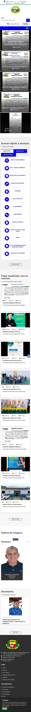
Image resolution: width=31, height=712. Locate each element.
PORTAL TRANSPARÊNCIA (18, 159)
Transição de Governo (18, 253)
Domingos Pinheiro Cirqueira (12, 575)
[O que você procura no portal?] (28, 20)
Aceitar (4, 708)
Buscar (2, 17)
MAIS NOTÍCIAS (15, 519)
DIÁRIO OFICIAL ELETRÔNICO (18, 175)
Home (4, 667)
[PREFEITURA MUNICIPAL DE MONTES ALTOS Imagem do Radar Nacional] (25, 23)
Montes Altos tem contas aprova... (12, 504)
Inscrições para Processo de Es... (12, 360)
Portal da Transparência (8, 687)
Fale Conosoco (17, 198)
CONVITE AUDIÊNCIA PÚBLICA (12, 303)
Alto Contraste (10, 1)
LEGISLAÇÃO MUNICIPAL (17, 183)
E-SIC (3, 696)
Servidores (5, 689)
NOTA (7, 128)
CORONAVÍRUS (18, 206)
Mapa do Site (9, 3)
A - (18, 1)
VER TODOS (15, 632)
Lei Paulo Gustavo (17, 222)
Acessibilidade (24, 1)
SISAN (17, 237)
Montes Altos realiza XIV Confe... (12, 418)
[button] (4, 1)
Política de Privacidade (8, 679)
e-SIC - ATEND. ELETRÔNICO (17, 167)
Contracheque (6, 691)
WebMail (4, 677)
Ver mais (16, 539)
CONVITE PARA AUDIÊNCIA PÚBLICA (15, 43)
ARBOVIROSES (18, 214)
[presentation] (26, 542)
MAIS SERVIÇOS (15, 264)
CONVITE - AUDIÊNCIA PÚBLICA (13, 108)
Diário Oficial (5, 694)
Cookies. (5, 700)
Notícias (4, 670)
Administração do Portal (8, 675)
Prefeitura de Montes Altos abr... (12, 475)
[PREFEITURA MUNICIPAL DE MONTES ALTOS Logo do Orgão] (15, 9)
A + (15, 1)
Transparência (14, 24)
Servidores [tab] (10, 154)
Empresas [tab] (21, 151)
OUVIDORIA (18, 191)
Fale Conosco (5, 672)
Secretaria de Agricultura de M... (12, 389)
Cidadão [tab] (8, 151)
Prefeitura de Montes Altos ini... (12, 331)
